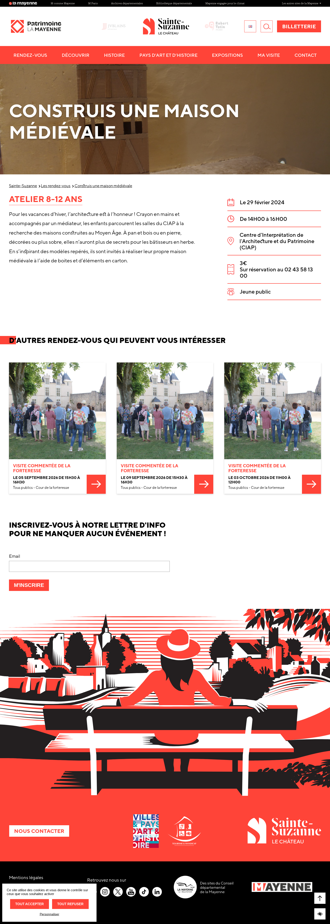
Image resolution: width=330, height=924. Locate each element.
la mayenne (25, 3)
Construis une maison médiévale (103, 185)
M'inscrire (31, 586)
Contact (306, 55)
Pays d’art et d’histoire (168, 55)
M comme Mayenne (63, 3)
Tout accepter (29, 904)
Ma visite (268, 55)
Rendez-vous (30, 55)
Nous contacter (39, 831)
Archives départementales (127, 3)
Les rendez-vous (55, 185)
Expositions (227, 55)
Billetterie (299, 26)
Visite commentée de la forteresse (41, 468)
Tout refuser (70, 904)
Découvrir (75, 55)
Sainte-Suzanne (23, 185)
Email (14, 556)
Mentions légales (26, 877)
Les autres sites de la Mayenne (300, 3)
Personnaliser (49, 914)
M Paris (93, 3)
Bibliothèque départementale (174, 3)
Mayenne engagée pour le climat (224, 3)
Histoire (114, 55)
